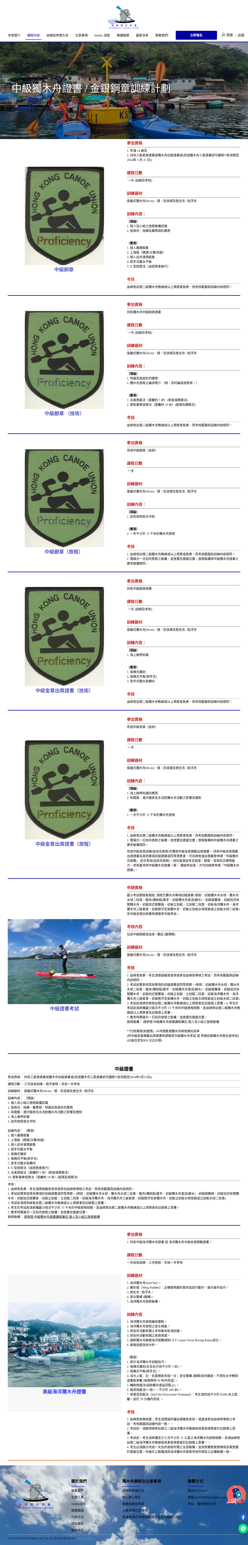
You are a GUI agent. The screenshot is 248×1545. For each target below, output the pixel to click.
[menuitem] (14, 35)
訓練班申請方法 (57, 35)
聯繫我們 (161, 35)
